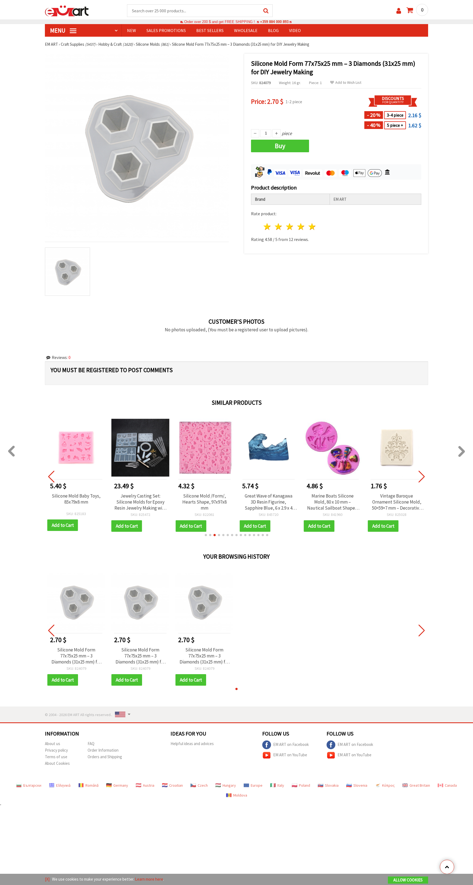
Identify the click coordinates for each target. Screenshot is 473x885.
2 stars (278, 226)
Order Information (103, 750)
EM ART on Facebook (291, 744)
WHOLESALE (246, 30)
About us (52, 743)
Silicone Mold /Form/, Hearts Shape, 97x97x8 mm (204, 502)
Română (92, 785)
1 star (267, 226)
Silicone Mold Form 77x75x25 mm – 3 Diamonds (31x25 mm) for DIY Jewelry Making (76, 656)
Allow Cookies (408, 880)
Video (295, 30)
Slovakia (332, 785)
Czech (203, 785)
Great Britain (419, 785)
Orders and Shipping (105, 756)
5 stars (312, 226)
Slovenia (360, 785)
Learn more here (149, 879)
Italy (280, 785)
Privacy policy (56, 750)
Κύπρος (388, 785)
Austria (148, 785)
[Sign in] (398, 11)
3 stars (290, 226)
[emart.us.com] (67, 10)
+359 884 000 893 (274, 22)
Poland (304, 785)
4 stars (301, 226)
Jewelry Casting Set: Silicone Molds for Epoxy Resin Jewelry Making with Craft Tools (140, 502)
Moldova (240, 795)
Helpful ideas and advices (192, 743)
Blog (273, 30)
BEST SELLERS (210, 30)
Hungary (229, 785)
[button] (206, 535)
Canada (451, 785)
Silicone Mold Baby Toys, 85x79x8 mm (76, 499)
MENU (58, 30)
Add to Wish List (348, 83)
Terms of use (56, 756)
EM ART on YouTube (290, 754)
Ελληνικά (63, 785)
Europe (257, 785)
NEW (131, 30)
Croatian (176, 785)
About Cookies (57, 763)
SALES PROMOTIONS (166, 30)
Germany (120, 785)
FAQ (91, 743)
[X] (47, 879)
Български (32, 785)
